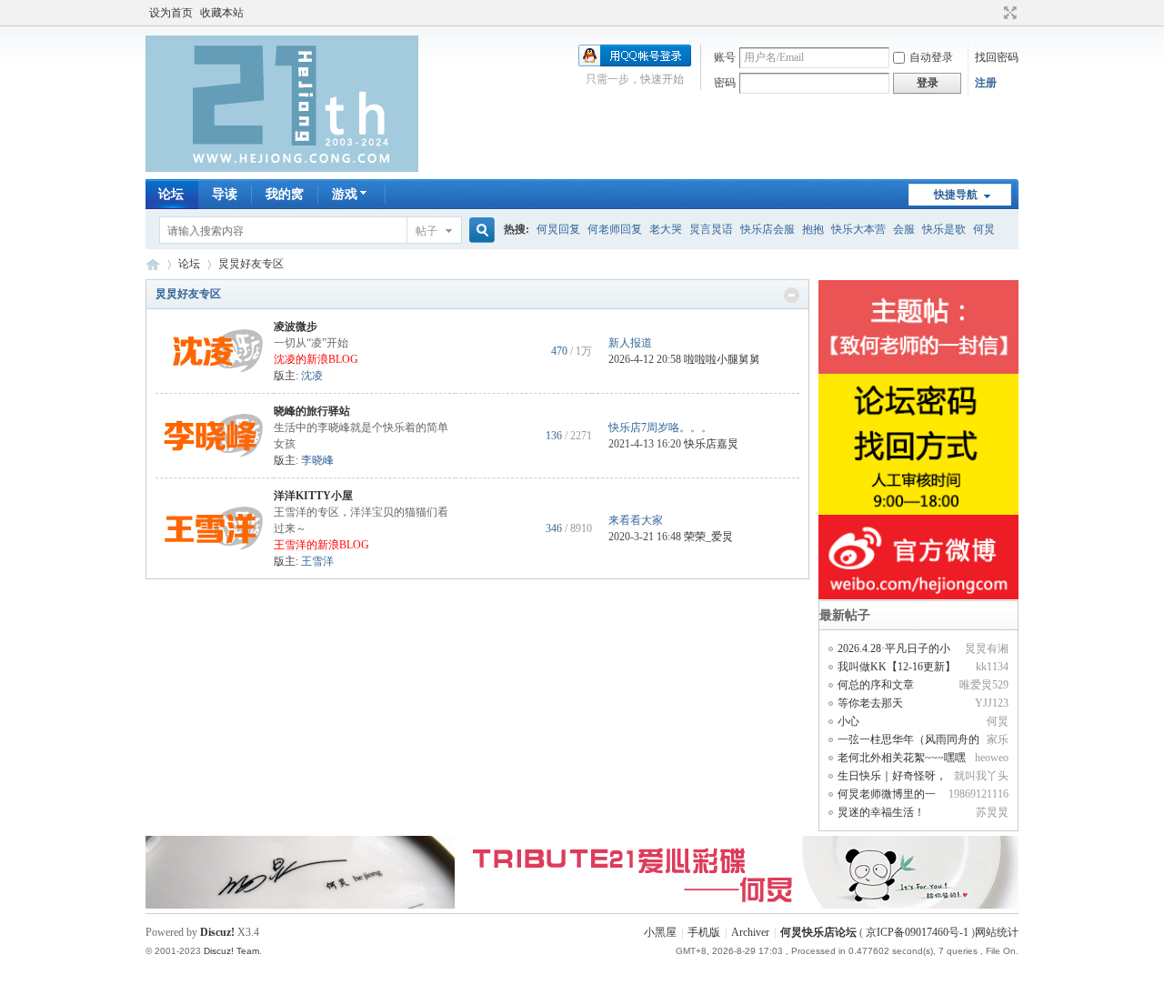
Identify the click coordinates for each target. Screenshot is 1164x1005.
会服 (904, 229)
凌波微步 (295, 326)
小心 (848, 721)
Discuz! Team (231, 951)
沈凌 (312, 375)
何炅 (984, 229)
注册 (986, 82)
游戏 (344, 194)
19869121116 (978, 794)
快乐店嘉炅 (711, 443)
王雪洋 (317, 561)
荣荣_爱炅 (708, 536)
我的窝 (285, 194)
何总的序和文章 (876, 684)
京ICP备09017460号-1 (917, 932)
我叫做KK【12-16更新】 (897, 666)
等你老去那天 (870, 703)
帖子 (426, 231)
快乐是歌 (944, 229)
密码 (725, 82)
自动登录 (931, 57)
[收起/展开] (791, 295)
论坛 (171, 194)
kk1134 (992, 666)
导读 (224, 194)
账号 (725, 57)
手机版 (703, 932)
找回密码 (996, 57)
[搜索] (479, 230)
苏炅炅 (992, 812)
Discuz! (217, 932)
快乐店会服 (767, 229)
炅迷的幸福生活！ (881, 812)
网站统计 (996, 932)
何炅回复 (558, 229)
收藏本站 (222, 12)
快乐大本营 (858, 229)
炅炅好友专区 (188, 293)
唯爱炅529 (983, 684)
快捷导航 (956, 194)
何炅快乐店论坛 (153, 264)
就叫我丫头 (981, 775)
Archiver (750, 932)
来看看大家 (635, 520)
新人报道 (630, 343)
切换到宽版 (1008, 13)
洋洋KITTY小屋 (313, 495)
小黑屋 (660, 932)
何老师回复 (614, 229)
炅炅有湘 (986, 648)
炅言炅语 (711, 229)
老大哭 (665, 229)
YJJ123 (991, 703)
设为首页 (171, 12)
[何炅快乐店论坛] (282, 168)
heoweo (991, 757)
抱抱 (813, 229)
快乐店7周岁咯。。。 (660, 427)
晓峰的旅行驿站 (312, 411)
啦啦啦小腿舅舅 (722, 359)
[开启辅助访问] (993, 13)
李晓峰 (317, 460)
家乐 (997, 739)
